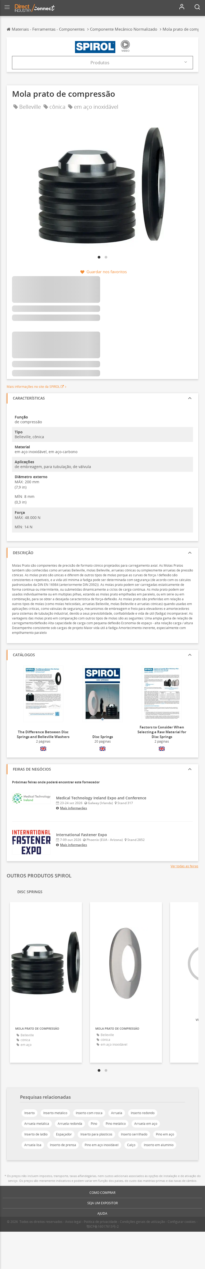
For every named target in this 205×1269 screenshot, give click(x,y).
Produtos (99, 63)
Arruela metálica (36, 1123)
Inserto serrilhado (134, 1134)
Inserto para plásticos (96, 1134)
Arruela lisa (32, 1145)
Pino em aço (165, 1134)
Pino (94, 1123)
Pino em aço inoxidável (102, 1145)
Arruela (116, 1113)
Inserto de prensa (63, 1145)
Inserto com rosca (89, 1113)
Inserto (29, 1113)
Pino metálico (116, 1123)
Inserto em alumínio (159, 1145)
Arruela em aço (145, 1123)
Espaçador (64, 1134)
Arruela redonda (70, 1123)
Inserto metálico (55, 1113)
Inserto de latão (36, 1134)
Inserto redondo (143, 1113)
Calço (131, 1145)
